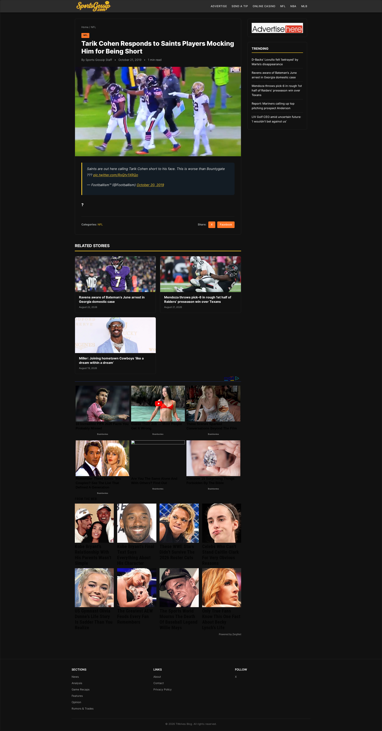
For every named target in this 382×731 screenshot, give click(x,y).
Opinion (76, 702)
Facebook (226, 224)
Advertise (219, 6)
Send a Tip (240, 6)
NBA (293, 6)
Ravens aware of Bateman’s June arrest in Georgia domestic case (112, 299)
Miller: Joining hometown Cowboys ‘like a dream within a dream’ (111, 360)
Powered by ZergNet (230, 634)
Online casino (264, 6)
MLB (304, 6)
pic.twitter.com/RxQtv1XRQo (115, 175)
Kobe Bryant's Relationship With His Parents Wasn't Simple (93, 555)
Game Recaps (81, 689)
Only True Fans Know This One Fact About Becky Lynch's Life (221, 619)
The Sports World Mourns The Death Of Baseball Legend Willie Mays (178, 619)
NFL (283, 6)
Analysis (77, 683)
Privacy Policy (162, 689)
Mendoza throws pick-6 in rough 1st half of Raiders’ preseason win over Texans (197, 299)
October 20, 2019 (150, 185)
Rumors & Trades (83, 708)
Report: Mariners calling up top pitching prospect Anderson (273, 106)
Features (77, 695)
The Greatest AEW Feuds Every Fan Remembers (135, 616)
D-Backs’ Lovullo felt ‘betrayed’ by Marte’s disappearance (275, 62)
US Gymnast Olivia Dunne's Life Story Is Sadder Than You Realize (94, 619)
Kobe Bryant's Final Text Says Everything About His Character (135, 555)
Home (84, 27)
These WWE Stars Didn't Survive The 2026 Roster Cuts (177, 552)
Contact (158, 683)
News (75, 676)
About (157, 676)
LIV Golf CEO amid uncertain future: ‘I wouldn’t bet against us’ (276, 119)
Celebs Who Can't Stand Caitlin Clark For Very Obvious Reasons (220, 555)
